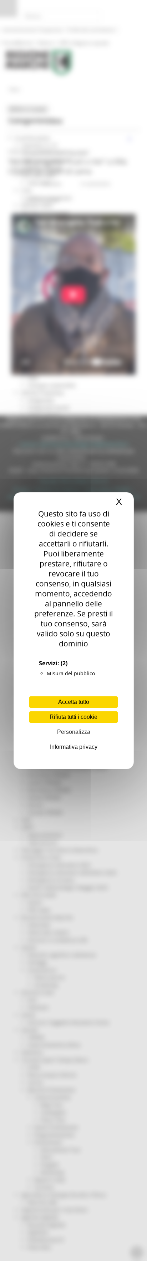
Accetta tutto (73, 702)
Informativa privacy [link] (73, 747)
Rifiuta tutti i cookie (73, 717)
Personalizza (73, 732)
